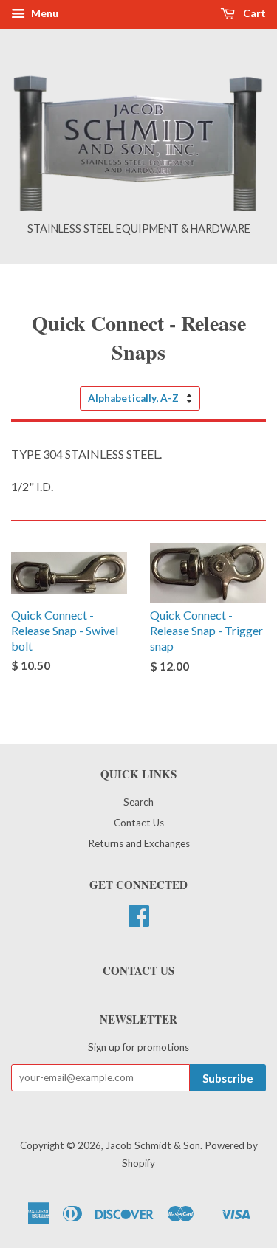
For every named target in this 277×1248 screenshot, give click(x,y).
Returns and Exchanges (139, 843)
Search (138, 802)
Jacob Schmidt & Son (153, 1145)
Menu (43, 13)
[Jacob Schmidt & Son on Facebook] (139, 921)
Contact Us (139, 823)
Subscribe (227, 1078)
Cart (253, 13)
